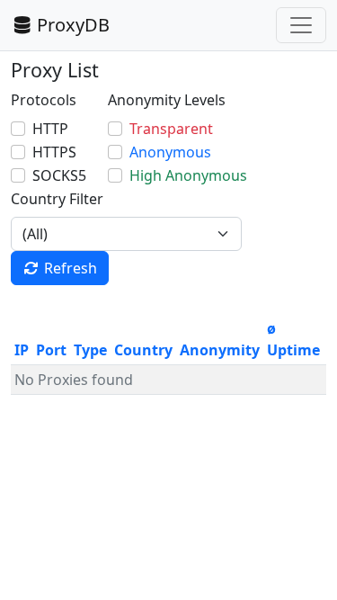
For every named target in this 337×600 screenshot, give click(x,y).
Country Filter (57, 199)
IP (21, 350)
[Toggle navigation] (301, 25)
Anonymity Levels (167, 100)
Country (143, 350)
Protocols (43, 100)
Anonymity (220, 350)
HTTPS (54, 152)
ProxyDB (73, 25)
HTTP (50, 129)
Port (51, 350)
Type (90, 350)
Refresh (70, 268)
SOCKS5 (59, 175)
